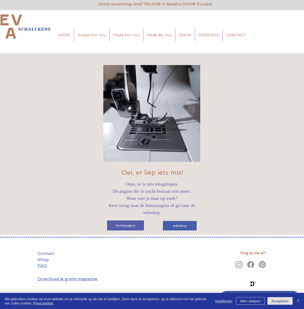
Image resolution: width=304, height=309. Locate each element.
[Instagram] (239, 264)
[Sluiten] (298, 301)
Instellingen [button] (223, 301)
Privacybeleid (43, 303)
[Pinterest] (262, 264)
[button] (261, 38)
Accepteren (280, 301)
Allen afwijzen (250, 301)
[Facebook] (250, 264)
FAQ (42, 265)
